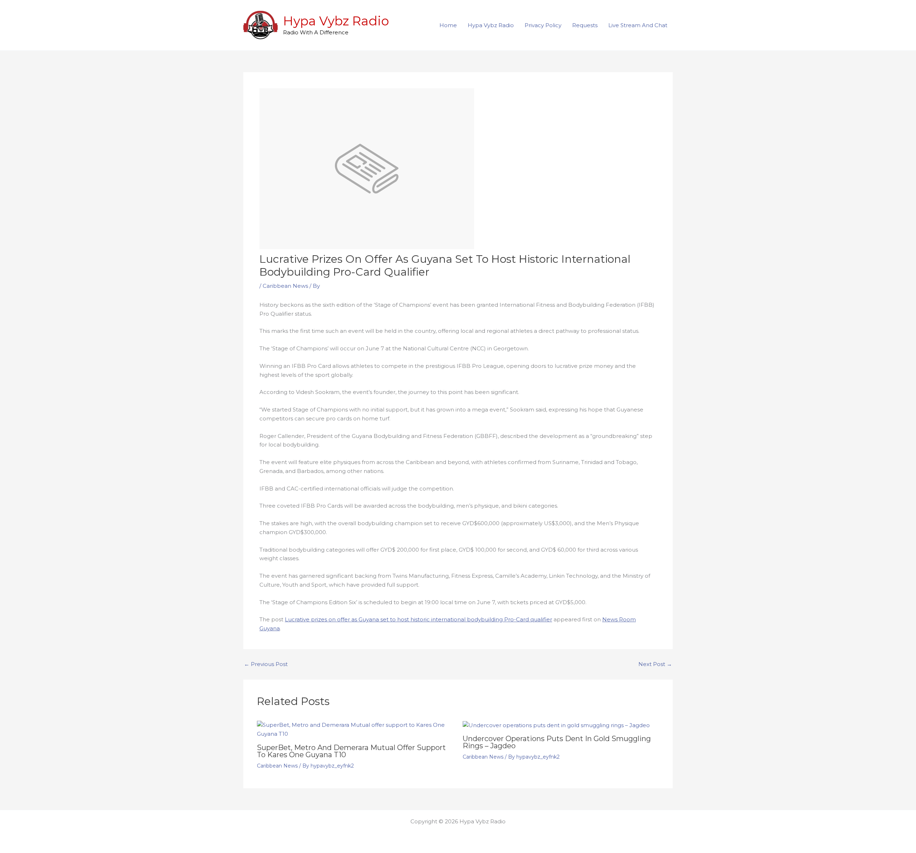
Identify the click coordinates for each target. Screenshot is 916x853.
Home (448, 25)
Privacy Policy (543, 25)
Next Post (655, 664)
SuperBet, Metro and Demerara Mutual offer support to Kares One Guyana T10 (351, 751)
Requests (585, 25)
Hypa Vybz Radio (336, 21)
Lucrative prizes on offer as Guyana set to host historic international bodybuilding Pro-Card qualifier (418, 619)
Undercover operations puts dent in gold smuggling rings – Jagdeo (557, 742)
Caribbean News (285, 285)
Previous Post (266, 664)
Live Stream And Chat (637, 25)
